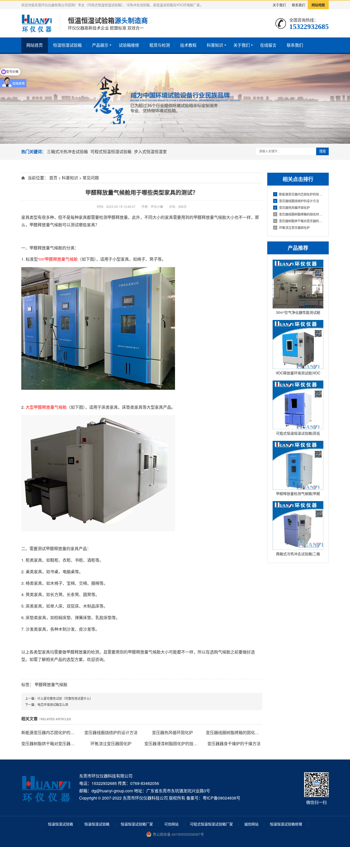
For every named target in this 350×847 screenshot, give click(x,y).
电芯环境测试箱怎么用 (52, 704)
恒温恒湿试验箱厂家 (137, 823)
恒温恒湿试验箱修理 (286, 823)
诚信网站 (251, 823)
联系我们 (298, 4)
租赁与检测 (159, 45)
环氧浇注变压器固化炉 (292, 227)
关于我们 (279, 4)
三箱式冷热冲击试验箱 (67, 151)
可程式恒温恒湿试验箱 (110, 151)
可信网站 (171, 823)
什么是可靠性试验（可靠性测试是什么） (65, 698)
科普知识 (215, 45)
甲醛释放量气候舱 (51, 684)
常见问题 (91, 178)
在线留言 (268, 45)
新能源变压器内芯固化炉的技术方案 (298, 194)
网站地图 (318, 4)
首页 (53, 178)
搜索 (322, 151)
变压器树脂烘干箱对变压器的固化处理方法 (298, 221)
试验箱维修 (129, 45)
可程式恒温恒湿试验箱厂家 (211, 823)
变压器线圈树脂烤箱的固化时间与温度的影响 (298, 214)
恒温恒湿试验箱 (67, 45)
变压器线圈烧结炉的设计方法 (296, 201)
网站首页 (34, 45)
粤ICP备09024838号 (221, 798)
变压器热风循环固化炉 (292, 207)
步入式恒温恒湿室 (150, 151)
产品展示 (100, 45)
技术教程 (188, 45)
